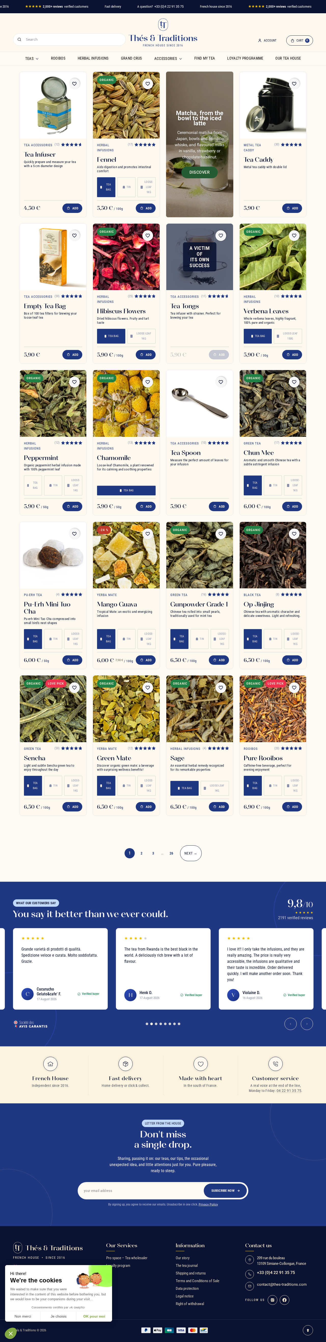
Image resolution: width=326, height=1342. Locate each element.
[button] (11, 1333)
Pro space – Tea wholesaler (126, 1258)
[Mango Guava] (126, 555)
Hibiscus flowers (121, 311)
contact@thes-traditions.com (282, 1284)
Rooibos (58, 58)
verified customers (56, 6)
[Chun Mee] (273, 403)
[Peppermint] (53, 403)
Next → (190, 853)
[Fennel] (126, 105)
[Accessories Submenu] (180, 58)
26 (171, 853)
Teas (29, 58)
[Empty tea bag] (53, 257)
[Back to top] (308, 1330)
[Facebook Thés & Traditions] (284, 1300)
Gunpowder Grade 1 (199, 604)
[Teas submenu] (37, 58)
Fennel (106, 159)
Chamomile (114, 457)
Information (190, 1245)
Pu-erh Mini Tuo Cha (47, 608)
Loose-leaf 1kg (148, 187)
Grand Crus (131, 58)
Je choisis (58, 1316)
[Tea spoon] (199, 403)
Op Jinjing (259, 604)
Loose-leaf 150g (290, 336)
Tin (129, 187)
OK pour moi (94, 1316)
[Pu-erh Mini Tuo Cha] (53, 555)
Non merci (23, 1316)
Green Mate (114, 758)
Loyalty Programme (245, 58)
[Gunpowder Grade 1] (199, 555)
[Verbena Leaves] (273, 257)
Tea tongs (184, 305)
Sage (177, 758)
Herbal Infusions (93, 58)
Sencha (34, 758)
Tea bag (108, 187)
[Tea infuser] (53, 105)
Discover (199, 172)
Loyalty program (118, 1265)
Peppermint (41, 457)
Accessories (165, 58)
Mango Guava (117, 604)
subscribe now (223, 1190)
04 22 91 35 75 (289, 1091)
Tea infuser (40, 154)
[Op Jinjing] (273, 555)
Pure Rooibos (263, 758)
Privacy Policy (208, 1204)
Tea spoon (185, 452)
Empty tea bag (45, 305)
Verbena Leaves (266, 311)
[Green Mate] (126, 708)
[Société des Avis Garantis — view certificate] (30, 1023)
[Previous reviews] (290, 1024)
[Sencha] (53, 708)
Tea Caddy (258, 159)
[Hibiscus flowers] (126, 257)
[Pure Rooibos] (273, 708)
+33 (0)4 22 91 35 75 (169, 6)
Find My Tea (204, 58)
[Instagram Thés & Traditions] (272, 1300)
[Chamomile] (126, 403)
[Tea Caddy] (273, 105)
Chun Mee (259, 452)
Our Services (121, 1245)
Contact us (258, 1245)
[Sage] (199, 708)
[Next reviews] (307, 1024)
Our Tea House (288, 58)
